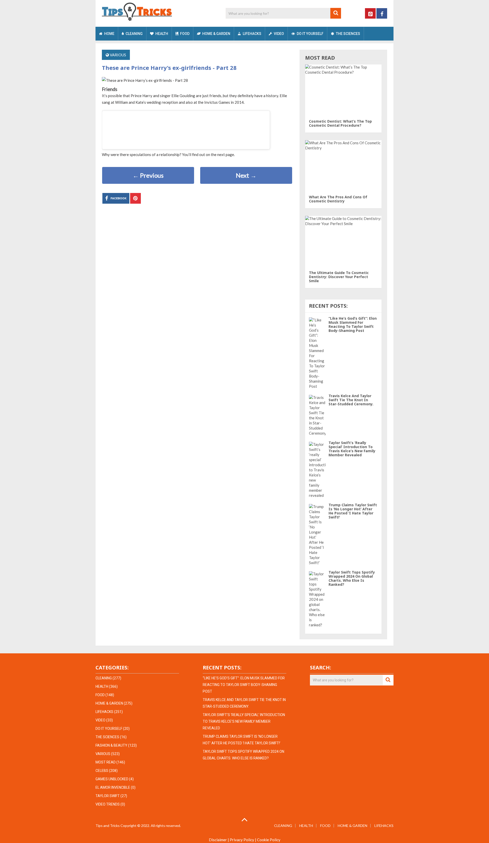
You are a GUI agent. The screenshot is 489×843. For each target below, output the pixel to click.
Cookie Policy (268, 839)
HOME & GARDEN (215, 34)
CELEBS (102, 771)
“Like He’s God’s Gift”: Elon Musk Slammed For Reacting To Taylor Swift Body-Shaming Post (353, 324)
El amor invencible (113, 787)
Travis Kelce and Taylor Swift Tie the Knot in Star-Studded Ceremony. (351, 399)
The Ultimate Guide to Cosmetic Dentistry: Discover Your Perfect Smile (339, 276)
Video (278, 34)
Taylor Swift (108, 796)
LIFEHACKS (251, 34)
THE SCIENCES (347, 34)
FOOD (184, 34)
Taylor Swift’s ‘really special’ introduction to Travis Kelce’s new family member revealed (352, 448)
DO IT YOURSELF (309, 34)
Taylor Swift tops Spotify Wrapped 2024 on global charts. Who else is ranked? (352, 578)
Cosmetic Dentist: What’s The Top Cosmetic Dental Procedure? (340, 123)
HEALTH (161, 34)
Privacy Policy (242, 839)
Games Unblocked (112, 779)
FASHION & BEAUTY (111, 745)
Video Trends (108, 804)
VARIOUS (118, 55)
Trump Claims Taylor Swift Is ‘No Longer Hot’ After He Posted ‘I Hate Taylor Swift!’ (353, 511)
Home (108, 34)
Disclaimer (218, 839)
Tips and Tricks (108, 825)
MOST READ (106, 762)
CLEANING (134, 34)
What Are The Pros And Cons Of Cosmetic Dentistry (338, 198)
